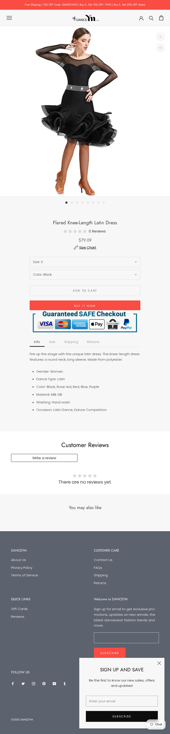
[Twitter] (23, 683)
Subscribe (121, 716)
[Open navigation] (9, 18)
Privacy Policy (21, 567)
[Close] (159, 663)
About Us (18, 560)
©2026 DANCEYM (22, 720)
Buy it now (85, 306)
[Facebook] (12, 683)
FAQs (98, 567)
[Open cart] (161, 17)
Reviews (17, 616)
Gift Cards (19, 608)
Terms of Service (24, 575)
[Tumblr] (64, 683)
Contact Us (103, 560)
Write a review (44, 458)
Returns (100, 583)
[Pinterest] (44, 683)
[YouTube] (54, 683)
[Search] (151, 17)
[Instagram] (33, 683)
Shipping (101, 575)
